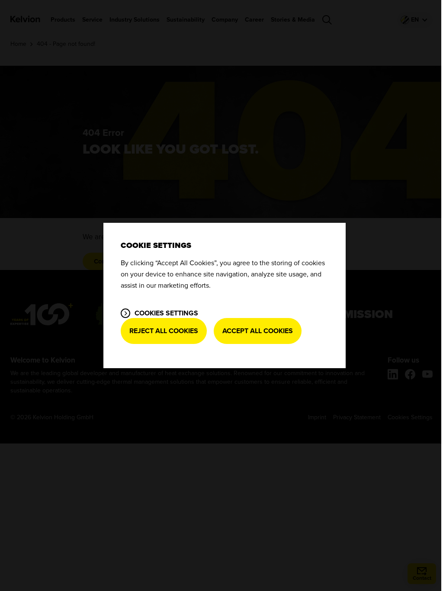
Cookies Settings (166, 313)
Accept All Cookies (257, 331)
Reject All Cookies (163, 331)
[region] (224, 295)
